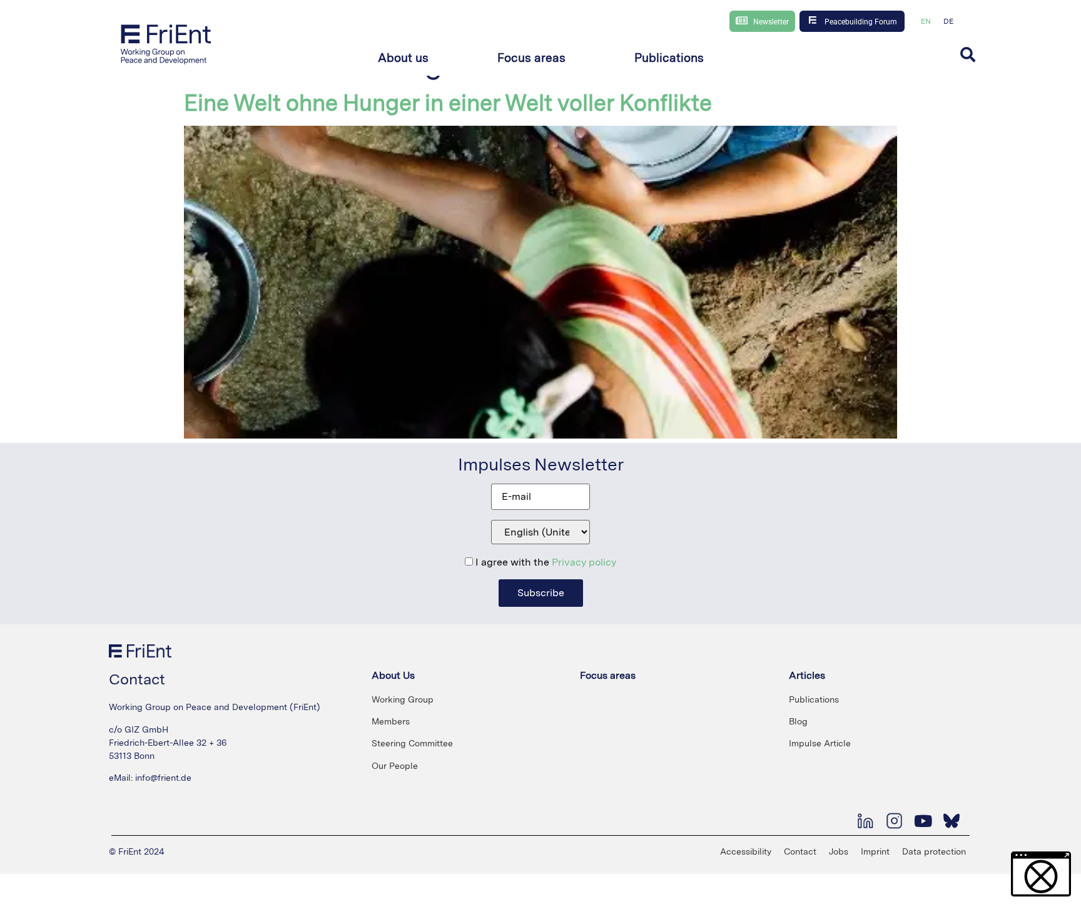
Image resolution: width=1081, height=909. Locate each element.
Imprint (875, 851)
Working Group (403, 699)
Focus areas (608, 675)
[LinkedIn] (865, 821)
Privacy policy (584, 562)
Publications (814, 699)
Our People (395, 766)
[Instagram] (894, 821)
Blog (798, 721)
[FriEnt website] (166, 43)
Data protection (934, 851)
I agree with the (544, 562)
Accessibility (745, 851)
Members (391, 721)
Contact (800, 851)
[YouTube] (923, 821)
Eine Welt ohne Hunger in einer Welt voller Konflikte (448, 102)
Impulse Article (820, 743)
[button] (403, 58)
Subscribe (540, 593)
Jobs (838, 851)
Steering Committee (412, 743)
